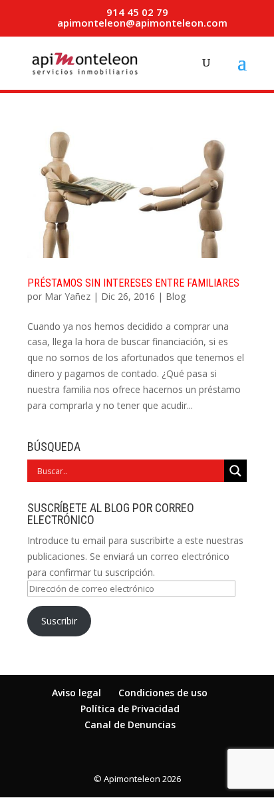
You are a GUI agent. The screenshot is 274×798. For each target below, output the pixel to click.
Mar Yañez (67, 296)
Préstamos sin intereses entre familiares (133, 283)
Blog (176, 296)
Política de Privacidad (130, 708)
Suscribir (59, 620)
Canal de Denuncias (130, 724)
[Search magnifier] (235, 471)
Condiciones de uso (162, 692)
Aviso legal (76, 692)
